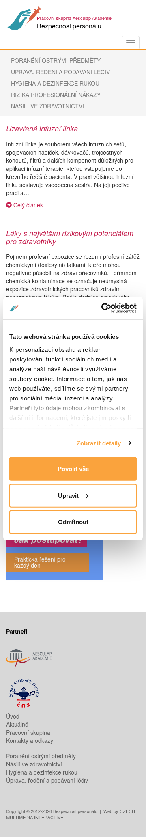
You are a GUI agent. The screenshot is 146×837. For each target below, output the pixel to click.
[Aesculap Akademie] (73, 656)
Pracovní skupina (28, 732)
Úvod (12, 716)
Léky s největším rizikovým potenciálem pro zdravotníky (69, 237)
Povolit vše (73, 468)
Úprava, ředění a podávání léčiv (60, 72)
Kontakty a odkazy (29, 740)
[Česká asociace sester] (73, 693)
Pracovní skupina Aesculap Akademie (74, 18)
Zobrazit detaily (99, 442)
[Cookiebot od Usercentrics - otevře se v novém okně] (103, 308)
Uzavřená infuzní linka (42, 128)
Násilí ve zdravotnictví (47, 106)
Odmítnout (73, 522)
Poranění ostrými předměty (56, 60)
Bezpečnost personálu (69, 25)
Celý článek (27, 205)
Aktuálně (17, 724)
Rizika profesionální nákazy (56, 94)
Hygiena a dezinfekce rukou (55, 83)
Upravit (68, 495)
